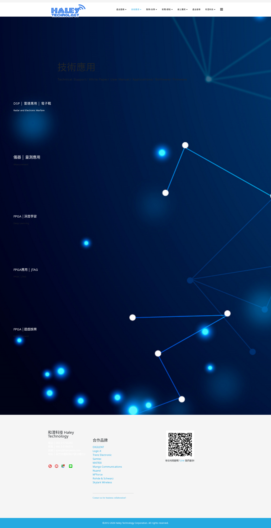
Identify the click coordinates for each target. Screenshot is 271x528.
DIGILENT (98, 447)
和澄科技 (209, 9)
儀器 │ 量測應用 (26, 157)
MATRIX (97, 462)
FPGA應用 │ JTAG (25, 270)
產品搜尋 (196, 9)
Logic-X (97, 451)
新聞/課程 (166, 9)
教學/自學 (150, 9)
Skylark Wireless (102, 482)
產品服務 (120, 9)
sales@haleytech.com (68, 450)
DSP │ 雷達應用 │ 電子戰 (32, 103)
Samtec (97, 459)
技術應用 (135, 9)
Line (182, 460)
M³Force (98, 474)
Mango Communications (107, 466)
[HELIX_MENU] (221, 9)
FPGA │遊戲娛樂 (25, 329)
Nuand (97, 470)
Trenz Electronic (102, 455)
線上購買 (182, 9)
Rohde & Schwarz (103, 478)
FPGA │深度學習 (25, 216)
